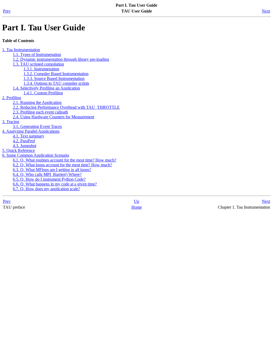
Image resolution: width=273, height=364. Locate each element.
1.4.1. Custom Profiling (43, 93)
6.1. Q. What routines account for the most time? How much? (64, 160)
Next (266, 11)
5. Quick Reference (18, 150)
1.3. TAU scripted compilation (38, 64)
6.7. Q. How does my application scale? (46, 189)
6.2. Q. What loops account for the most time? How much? (62, 165)
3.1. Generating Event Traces (37, 126)
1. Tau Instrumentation (21, 49)
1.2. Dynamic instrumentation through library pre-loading (61, 59)
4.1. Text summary (28, 136)
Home (136, 207)
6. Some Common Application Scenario (35, 155)
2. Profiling (11, 97)
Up (136, 201)
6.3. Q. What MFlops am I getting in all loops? (52, 169)
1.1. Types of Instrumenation (37, 54)
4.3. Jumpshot (24, 145)
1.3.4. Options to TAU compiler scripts (56, 83)
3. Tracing (10, 121)
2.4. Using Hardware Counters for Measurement (53, 117)
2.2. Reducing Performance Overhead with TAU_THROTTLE (66, 107)
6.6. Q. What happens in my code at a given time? (55, 184)
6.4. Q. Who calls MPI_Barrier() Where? (47, 174)
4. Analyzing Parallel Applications (30, 131)
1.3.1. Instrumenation (41, 69)
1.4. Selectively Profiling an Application (46, 88)
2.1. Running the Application (37, 102)
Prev (7, 11)
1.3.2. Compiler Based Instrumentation (56, 73)
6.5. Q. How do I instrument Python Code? (49, 179)
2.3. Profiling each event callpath (40, 112)
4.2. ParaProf (24, 141)
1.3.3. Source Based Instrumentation (54, 78)
